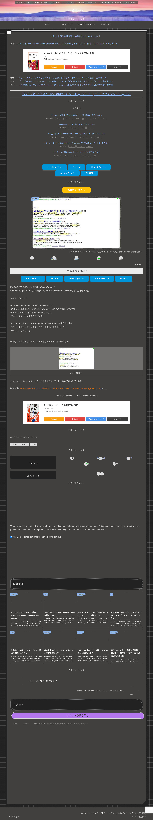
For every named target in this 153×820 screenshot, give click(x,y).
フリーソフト (25, 444)
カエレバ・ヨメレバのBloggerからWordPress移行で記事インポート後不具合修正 (76, 143)
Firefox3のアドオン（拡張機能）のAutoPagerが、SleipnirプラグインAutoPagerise (76, 94)
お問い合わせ (122, 813)
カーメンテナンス (54, 167)
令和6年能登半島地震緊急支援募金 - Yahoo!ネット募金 (75, 36)
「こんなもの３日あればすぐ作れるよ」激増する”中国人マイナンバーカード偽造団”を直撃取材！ (62, 78)
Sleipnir (15, 444)
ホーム (83, 813)
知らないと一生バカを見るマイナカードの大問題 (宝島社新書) (69, 53)
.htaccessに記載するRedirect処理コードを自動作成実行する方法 (76, 115)
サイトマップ (93, 813)
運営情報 (133, 813)
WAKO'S (89, 173)
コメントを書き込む (77, 715)
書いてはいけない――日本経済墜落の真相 (61, 405)
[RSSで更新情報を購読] (102, 474)
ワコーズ (76, 167)
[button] (121, 258)
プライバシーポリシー (108, 813)
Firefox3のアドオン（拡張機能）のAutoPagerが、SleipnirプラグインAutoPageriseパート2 (60, 388)
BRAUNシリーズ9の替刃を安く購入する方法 (76, 124)
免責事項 (141, 813)
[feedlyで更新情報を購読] (98, 474)
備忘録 (34, 444)
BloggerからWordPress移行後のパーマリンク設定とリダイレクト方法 (76, 134)
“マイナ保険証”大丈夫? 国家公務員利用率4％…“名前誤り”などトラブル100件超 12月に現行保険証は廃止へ (68, 43)
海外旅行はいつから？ (76, 190)
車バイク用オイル (98, 167)
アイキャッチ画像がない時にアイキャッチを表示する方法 (76, 152)
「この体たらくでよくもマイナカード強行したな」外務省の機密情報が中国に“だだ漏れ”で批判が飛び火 (66, 81)
